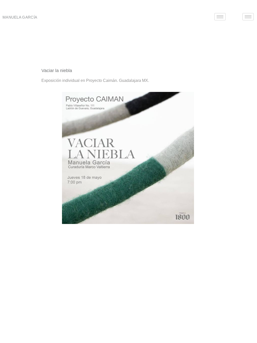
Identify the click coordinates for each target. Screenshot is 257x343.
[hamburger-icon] (220, 16)
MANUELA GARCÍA (20, 17)
